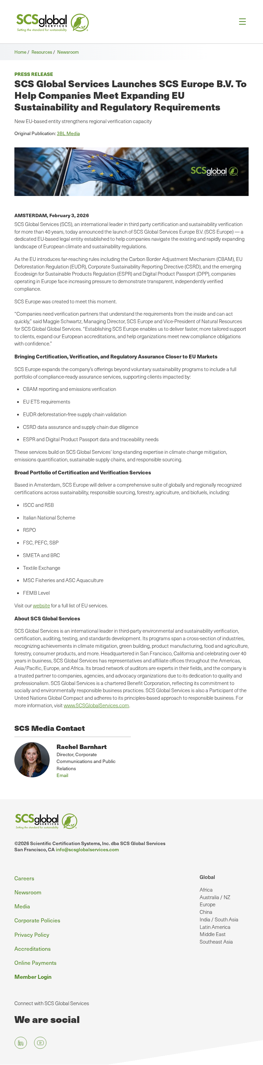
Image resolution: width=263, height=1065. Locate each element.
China (206, 911)
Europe (207, 904)
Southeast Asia (216, 941)
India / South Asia (219, 919)
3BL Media (68, 133)
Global (207, 877)
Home (20, 52)
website (41, 605)
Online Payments (35, 962)
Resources (42, 52)
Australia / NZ (215, 897)
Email (62, 775)
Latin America (215, 926)
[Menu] (240, 22)
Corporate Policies (37, 920)
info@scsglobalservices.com (87, 849)
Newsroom (68, 52)
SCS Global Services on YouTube (40, 1042)
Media (22, 906)
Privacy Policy (31, 934)
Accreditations (32, 948)
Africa (206, 889)
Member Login (33, 976)
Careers (24, 878)
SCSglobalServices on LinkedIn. (20, 1042)
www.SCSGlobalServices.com (96, 705)
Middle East (213, 934)
